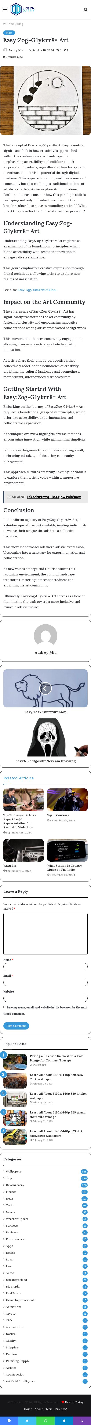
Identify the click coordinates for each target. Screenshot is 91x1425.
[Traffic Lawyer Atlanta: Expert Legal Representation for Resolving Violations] (23, 799)
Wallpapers (13, 1171)
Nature (11, 1334)
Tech (9, 1205)
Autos (10, 1273)
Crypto (11, 1313)
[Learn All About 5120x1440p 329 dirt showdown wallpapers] (15, 1137)
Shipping (12, 1347)
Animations (14, 1306)
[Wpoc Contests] (67, 799)
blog (20, 24)
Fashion (11, 1354)
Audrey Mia (45, 652)
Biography (13, 1286)
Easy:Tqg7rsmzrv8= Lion (37, 290)
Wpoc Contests (58, 815)
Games (10, 1212)
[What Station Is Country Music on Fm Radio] (67, 850)
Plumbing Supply (17, 1361)
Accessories (14, 1327)
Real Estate (13, 1293)
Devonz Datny (74, 1402)
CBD (9, 1320)
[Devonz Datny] (23, 9)
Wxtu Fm (9, 866)
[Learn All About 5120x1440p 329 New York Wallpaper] (15, 1081)
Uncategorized (16, 1279)
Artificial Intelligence (20, 1381)
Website (8, 991)
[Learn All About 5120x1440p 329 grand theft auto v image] (15, 1118)
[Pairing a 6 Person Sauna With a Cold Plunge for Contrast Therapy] (15, 1062)
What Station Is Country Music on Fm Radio (65, 868)
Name (8, 959)
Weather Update (17, 1218)
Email (8, 975)
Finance (11, 1191)
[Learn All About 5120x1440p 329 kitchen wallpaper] (15, 1099)
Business (12, 1232)
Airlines (11, 1367)
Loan (9, 1259)
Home (10, 24)
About (39, 1409)
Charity (11, 1340)
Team (49, 1409)
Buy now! (61, 1409)
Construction (15, 1374)
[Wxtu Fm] (23, 850)
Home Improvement (20, 1300)
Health (10, 1252)
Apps (9, 1246)
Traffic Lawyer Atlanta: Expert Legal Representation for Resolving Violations (20, 821)
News (10, 1198)
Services (12, 1225)
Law (8, 1266)
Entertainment (16, 1239)
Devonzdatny (15, 1185)
